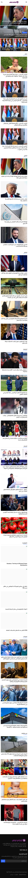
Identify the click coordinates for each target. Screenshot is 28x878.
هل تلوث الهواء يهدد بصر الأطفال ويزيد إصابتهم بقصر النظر (14, 800)
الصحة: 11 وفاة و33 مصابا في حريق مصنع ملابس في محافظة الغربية (14, 703)
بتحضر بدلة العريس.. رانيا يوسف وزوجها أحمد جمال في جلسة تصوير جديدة (15, 823)
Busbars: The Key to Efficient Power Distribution (17, 564)
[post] (14, 15)
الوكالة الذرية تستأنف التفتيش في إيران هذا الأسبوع (15, 222)
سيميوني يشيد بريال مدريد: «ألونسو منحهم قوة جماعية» (14, 370)
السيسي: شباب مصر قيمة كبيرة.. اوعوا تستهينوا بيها (7, 49)
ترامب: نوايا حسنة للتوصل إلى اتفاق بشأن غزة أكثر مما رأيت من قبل (14, 273)
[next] (26, 15)
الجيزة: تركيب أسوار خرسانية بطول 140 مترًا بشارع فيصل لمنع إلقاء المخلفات (15, 35)
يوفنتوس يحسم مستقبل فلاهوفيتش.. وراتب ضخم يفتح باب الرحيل (15, 416)
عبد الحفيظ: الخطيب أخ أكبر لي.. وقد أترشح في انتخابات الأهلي (15, 393)
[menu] (26, 2)
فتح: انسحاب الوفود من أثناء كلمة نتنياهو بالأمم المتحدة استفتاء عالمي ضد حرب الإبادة (14, 296)
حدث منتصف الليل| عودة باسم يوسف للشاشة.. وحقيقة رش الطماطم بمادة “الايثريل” (14, 777)
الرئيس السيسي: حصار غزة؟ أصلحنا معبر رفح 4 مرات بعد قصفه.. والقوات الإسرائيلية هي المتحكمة (15, 76)
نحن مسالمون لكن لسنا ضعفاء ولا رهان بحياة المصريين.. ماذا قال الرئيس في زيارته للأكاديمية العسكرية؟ (14, 100)
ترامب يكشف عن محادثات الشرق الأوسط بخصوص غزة (16, 199)
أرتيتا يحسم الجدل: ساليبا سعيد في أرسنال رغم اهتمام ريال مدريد (15, 439)
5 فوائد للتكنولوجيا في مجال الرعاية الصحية (16, 609)
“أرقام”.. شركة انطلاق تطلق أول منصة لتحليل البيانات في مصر (15, 490)
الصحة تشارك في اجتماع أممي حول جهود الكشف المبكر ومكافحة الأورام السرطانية (14, 680)
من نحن (11, 874)
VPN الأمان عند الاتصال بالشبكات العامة (16, 630)
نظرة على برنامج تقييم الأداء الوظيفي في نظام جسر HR (15, 587)
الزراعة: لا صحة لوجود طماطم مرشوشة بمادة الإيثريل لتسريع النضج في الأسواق (15, 535)
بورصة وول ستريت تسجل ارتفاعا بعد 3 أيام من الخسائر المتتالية (15, 513)
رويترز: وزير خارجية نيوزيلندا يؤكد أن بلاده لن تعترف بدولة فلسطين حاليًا (14, 177)
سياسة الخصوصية (22, 874)
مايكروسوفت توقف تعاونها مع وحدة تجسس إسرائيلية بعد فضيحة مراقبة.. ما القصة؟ (15, 726)
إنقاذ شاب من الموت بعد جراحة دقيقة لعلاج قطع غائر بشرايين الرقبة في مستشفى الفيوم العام (14, 657)
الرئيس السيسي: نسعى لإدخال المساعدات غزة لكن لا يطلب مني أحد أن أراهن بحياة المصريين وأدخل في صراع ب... (14, 147)
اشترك (3, 860)
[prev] (2, 15)
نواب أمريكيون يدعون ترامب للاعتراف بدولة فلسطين (16, 342)
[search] (1, 2)
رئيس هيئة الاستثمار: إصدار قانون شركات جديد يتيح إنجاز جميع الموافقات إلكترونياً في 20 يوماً (15, 467)
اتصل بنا (16, 874)
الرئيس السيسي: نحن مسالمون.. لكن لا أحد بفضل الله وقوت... (21, 48)
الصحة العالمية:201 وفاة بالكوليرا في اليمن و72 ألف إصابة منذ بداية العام (14, 319)
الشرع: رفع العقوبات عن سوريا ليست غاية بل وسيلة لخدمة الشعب (15, 245)
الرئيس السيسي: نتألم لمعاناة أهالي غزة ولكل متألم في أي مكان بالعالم (15, 124)
